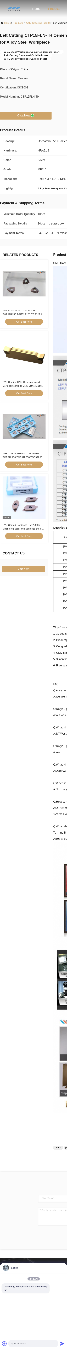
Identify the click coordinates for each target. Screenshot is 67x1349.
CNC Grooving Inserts (38, 22)
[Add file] (4, 1343)
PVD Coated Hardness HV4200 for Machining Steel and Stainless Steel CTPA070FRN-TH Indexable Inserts (22, 529)
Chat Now (23, 115)
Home (36, 8)
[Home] (13, 8)
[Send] (62, 1343)
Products (54, 8)
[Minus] (62, 1268)
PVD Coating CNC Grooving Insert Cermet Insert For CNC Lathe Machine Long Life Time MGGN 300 (24, 386)
